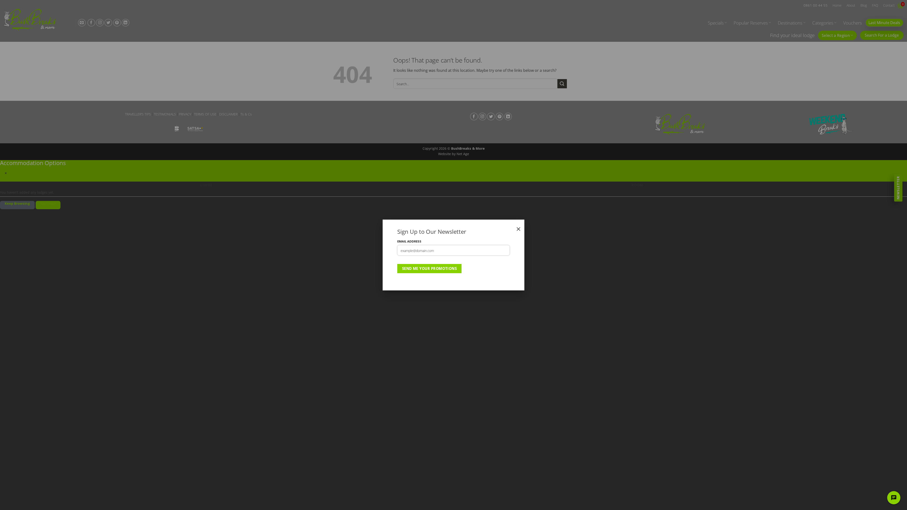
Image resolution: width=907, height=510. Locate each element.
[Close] (518, 229)
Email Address (409, 241)
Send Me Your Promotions (429, 268)
